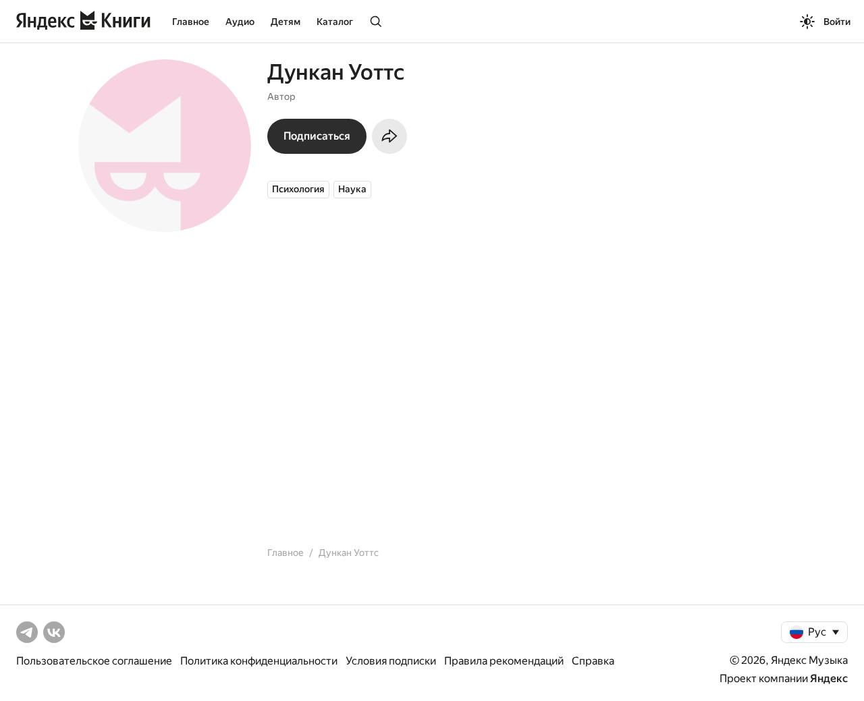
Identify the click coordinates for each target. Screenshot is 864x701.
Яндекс (829, 678)
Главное (190, 21)
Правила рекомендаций (504, 660)
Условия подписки (391, 660)
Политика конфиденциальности (259, 660)
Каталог (335, 21)
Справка (593, 660)
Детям (285, 21)
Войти (837, 21)
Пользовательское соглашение (94, 660)
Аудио (239, 21)
